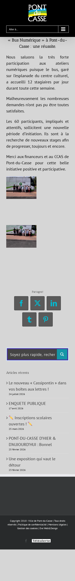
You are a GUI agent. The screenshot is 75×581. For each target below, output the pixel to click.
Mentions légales (57, 524)
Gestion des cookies (27, 528)
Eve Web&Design (49, 528)
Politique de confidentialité (32, 524)
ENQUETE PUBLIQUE (27, 403)
